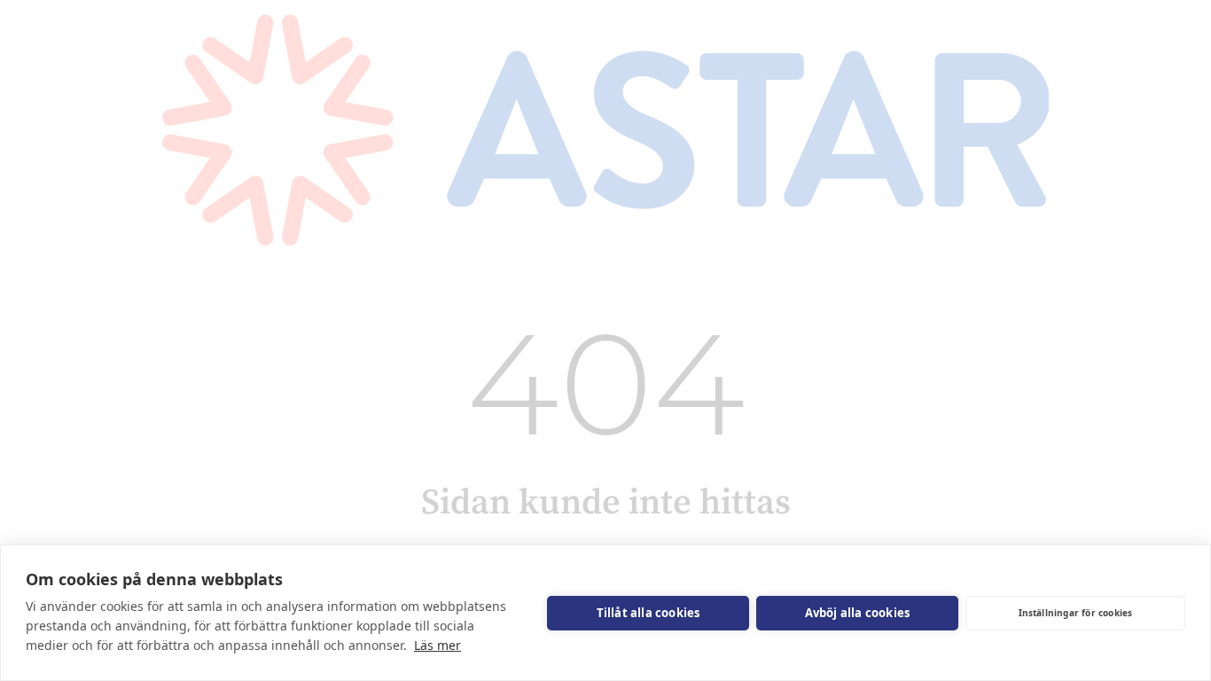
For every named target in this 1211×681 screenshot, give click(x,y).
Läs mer (437, 645)
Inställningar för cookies (1076, 613)
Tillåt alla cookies (648, 613)
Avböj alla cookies (857, 613)
